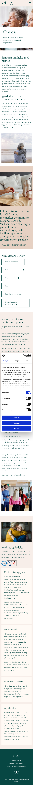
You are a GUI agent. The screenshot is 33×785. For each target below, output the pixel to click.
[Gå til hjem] (7, 3)
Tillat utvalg (16, 423)
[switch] (28, 398)
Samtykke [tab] (6, 360)
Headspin (11, 779)
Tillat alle (16, 418)
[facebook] (16, 772)
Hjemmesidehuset (24, 779)
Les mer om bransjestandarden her (13, 475)
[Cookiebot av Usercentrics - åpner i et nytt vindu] (23, 355)
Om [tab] (27, 360)
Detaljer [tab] (16, 360)
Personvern (16, 781)
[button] (12, 262)
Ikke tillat (16, 428)
